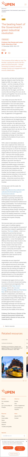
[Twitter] (5, 53)
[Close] (26, 441)
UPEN (3, 19)
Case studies (5, 418)
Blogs (3, 416)
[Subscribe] (24, 436)
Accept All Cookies (19, 448)
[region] (14, 448)
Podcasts (4, 422)
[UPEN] (8, 3)
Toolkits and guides (7, 426)
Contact (16, 418)
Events (16, 401)
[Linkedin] (2, 53)
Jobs (15, 403)
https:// (7, 190)
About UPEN (17, 416)
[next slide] (25, 380)
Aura (11, 231)
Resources (4, 8)
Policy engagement (19, 405)
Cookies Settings (14, 453)
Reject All (8, 447)
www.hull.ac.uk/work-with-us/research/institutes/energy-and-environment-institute (13, 192)
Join (2, 403)
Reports (4, 424)
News (3, 420)
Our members (5, 401)
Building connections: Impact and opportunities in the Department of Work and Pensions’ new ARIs (12, 348)
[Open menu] (25, 4)
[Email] (9, 53)
